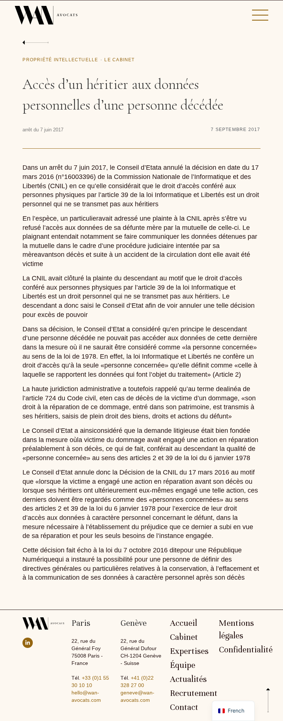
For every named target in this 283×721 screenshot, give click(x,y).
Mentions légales (236, 629)
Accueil (183, 623)
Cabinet (184, 637)
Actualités (188, 679)
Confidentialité (240, 650)
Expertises (189, 651)
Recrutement (191, 693)
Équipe (182, 665)
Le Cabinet (119, 59)
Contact (184, 707)
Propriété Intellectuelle (60, 59)
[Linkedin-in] (27, 643)
